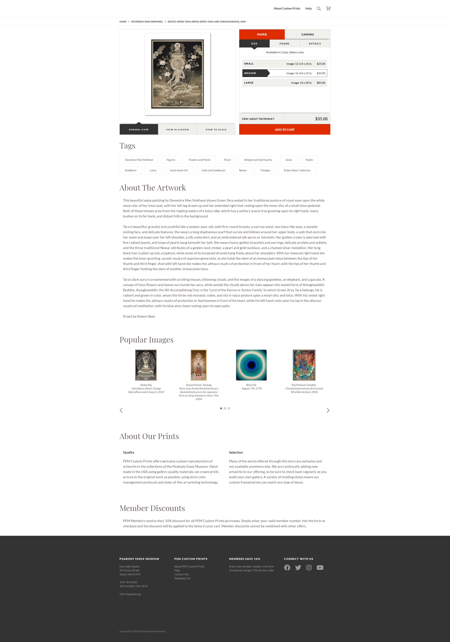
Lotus (153, 170)
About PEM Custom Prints (189, 566)
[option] (146, 371)
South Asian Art (179, 170)
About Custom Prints (287, 8)
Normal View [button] (139, 129)
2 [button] (225, 408)
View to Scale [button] (216, 129)
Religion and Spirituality (258, 159)
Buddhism (130, 170)
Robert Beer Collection (297, 170)
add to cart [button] (285, 129)
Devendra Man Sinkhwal (139, 159)
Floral (227, 159)
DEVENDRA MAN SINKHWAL (147, 21)
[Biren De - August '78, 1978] (251, 365)
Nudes (309, 159)
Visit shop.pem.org (130, 594)
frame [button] (285, 43)
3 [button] (229, 408)
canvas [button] (307, 34)
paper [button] (262, 34)
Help (309, 8)
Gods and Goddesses (214, 170)
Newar (243, 170)
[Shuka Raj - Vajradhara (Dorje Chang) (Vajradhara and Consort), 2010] (146, 365)
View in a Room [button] (177, 129)
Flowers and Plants (200, 159)
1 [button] (221, 408)
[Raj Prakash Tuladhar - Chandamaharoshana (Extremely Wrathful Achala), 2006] (304, 365)
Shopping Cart (182, 578)
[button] (284, 64)
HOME (123, 21)
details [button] (315, 43)
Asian (289, 159)
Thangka (265, 170)
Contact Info (181, 574)
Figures (171, 159)
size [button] (254, 43)
